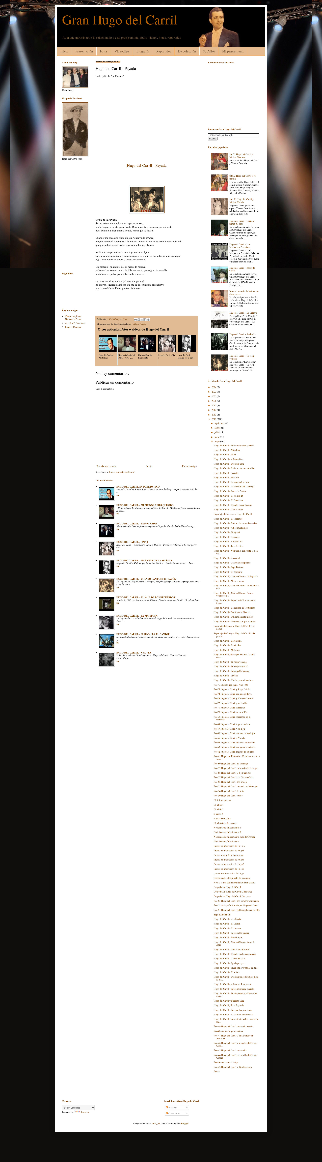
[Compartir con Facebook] (145, 319)
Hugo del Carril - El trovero (227, 928)
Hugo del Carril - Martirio (226, 477)
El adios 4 (218, 804)
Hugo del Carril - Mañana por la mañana (144, 560)
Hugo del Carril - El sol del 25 (228, 495)
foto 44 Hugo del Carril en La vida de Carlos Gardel (235, 1056)
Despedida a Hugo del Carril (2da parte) (233, 891)
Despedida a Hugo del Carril (227, 887)
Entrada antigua (189, 466)
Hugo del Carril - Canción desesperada (232, 562)
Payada (143, 323)
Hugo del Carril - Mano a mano (229, 580)
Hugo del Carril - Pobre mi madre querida (234, 445)
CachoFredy (114, 319)
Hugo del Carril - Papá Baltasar (229, 567)
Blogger (185, 1123)
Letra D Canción (73, 327)
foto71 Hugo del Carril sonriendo (229, 707)
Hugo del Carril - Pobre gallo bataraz (231, 671)
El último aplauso (222, 800)
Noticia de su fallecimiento (226, 841)
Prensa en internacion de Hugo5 (229, 850)
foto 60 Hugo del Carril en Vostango (231, 763)
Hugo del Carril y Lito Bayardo (229, 1005)
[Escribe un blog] (138, 319)
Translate (85, 1112)
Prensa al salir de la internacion (229, 855)
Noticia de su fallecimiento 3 (227, 827)
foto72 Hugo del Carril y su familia (242, 177)
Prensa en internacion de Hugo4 (229, 859)
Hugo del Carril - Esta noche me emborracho (235, 523)
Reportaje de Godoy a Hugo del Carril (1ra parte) (234, 627)
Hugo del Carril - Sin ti (132, 542)
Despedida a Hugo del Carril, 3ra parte (232, 896)
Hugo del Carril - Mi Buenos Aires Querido (145, 505)
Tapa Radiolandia (222, 914)
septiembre (219, 423)
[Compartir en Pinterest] (148, 319)
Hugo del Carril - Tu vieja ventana (241, 357)
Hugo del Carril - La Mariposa (136, 615)
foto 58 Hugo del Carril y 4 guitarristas (232, 772)
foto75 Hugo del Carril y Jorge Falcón (232, 689)
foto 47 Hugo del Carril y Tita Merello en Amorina (233, 1037)
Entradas (172, 1107)
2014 (214, 409)
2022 (214, 396)
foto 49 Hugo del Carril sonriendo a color (233, 1026)
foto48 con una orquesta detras (228, 1031)
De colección (187, 51)
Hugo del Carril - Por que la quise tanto (233, 1009)
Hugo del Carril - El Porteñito (228, 518)
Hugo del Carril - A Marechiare (229, 459)
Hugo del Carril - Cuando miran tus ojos (241, 222)
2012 (214, 419)
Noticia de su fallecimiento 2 (227, 832)
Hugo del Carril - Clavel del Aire (229, 958)
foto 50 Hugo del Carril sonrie (228, 795)
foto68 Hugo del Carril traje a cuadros (232, 724)
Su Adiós (209, 51)
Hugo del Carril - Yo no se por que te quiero (235, 621)
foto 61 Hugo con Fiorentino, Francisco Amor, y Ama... (237, 758)
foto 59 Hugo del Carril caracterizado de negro (236, 768)
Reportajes (163, 51)
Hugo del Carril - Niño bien (227, 450)
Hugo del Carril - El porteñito (228, 571)
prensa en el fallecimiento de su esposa (232, 877)
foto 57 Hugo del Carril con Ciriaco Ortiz (233, 777)
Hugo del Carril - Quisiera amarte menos (233, 616)
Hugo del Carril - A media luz (228, 541)
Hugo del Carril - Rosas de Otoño (242, 269)
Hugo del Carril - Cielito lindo (228, 509)
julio (217, 432)
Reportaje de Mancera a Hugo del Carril (233, 514)
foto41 (217, 1071)
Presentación (84, 51)
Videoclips (122, 51)
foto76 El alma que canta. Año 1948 (231, 684)
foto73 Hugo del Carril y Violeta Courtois (241, 156)
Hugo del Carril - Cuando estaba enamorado (235, 954)
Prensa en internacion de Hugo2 (229, 868)
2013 (214, 414)
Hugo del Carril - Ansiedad (227, 558)
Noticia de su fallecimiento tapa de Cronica (234, 836)
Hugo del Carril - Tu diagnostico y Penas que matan (235, 995)
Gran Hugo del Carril (119, 19)
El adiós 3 (218, 809)
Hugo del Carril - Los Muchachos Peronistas (239, 246)
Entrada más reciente (106, 466)
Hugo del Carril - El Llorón (227, 923)
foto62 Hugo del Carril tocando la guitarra (234, 751)
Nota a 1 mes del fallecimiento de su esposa (243, 293)
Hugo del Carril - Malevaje (226, 649)
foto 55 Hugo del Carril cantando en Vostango (235, 786)
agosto (217, 427)
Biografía (142, 51)
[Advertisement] (147, 177)
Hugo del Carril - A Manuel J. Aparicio (232, 984)
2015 (214, 405)
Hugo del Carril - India (225, 454)
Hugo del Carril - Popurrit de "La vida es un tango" (235, 602)
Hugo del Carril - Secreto (226, 472)
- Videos (135, 323)
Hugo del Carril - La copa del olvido (231, 482)
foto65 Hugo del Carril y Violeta (229, 737)
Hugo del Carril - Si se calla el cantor (143, 634)
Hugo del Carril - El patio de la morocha (233, 1014)
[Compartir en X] (142, 319)
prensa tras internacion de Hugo (229, 873)
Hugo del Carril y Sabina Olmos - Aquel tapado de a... (236, 587)
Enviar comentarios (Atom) (122, 471)
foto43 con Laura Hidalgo (226, 1062)
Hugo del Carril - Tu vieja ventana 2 (231, 666)
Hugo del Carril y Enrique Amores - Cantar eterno (234, 656)
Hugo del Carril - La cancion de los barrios (234, 607)
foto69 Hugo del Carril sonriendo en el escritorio (232, 718)
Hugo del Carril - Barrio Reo (227, 645)
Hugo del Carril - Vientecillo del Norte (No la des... (236, 552)
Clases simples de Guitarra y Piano (73, 318)
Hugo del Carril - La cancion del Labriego (234, 486)
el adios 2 (218, 813)
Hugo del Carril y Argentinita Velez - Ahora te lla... (236, 1020)
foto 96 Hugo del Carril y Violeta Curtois (241, 201)
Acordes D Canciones (75, 323)
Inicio (64, 51)
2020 (214, 400)
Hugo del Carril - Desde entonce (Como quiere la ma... (236, 978)
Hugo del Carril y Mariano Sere (229, 1000)
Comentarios (174, 1113)
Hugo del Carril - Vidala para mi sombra (233, 680)
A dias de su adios (222, 818)
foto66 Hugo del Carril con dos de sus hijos (234, 733)
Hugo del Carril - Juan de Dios (228, 546)
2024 (214, 387)
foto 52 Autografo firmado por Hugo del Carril (236, 905)
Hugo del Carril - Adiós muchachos (231, 527)
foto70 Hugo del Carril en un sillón (230, 712)
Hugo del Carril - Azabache (242, 334)
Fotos (104, 51)
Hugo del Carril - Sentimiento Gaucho (232, 612)
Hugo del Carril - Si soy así (227, 532)
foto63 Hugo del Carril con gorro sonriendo (234, 747)
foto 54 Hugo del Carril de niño (229, 791)
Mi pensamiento (233, 51)
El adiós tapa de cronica (225, 823)
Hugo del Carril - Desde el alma (229, 463)
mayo (217, 441)
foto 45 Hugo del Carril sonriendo (230, 1050)
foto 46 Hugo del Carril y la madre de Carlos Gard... (235, 1044)
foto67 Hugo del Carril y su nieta (229, 728)
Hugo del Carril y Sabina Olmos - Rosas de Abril (234, 943)
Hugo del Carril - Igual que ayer (229, 963)
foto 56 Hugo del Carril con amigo (230, 781)
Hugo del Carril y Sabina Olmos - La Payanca (236, 576)
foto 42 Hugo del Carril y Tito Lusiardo (233, 1066)
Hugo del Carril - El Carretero (228, 500)
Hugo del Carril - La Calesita (243, 312)
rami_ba (156, 1123)
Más (117, 495)
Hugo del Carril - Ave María (227, 919)
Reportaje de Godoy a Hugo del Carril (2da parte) (234, 635)
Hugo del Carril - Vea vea (133, 652)
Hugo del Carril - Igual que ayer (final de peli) (236, 967)
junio (217, 436)
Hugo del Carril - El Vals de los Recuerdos (145, 597)
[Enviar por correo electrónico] (135, 319)
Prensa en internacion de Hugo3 (229, 864)
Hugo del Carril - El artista (226, 972)
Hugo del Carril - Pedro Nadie (136, 523)
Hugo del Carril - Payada (226, 675)
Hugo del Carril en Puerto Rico (138, 486)
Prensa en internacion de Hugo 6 (229, 845)
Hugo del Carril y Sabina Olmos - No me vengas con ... (233, 594)
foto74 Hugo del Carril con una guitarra (233, 693)
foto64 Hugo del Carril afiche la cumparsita (234, 742)
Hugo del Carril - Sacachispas (228, 937)
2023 (214, 391)
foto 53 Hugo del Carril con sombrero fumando (236, 900)
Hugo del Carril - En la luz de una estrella (234, 468)
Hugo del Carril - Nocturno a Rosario (231, 949)
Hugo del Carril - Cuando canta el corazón (146, 579)
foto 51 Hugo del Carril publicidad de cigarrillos (237, 909)
